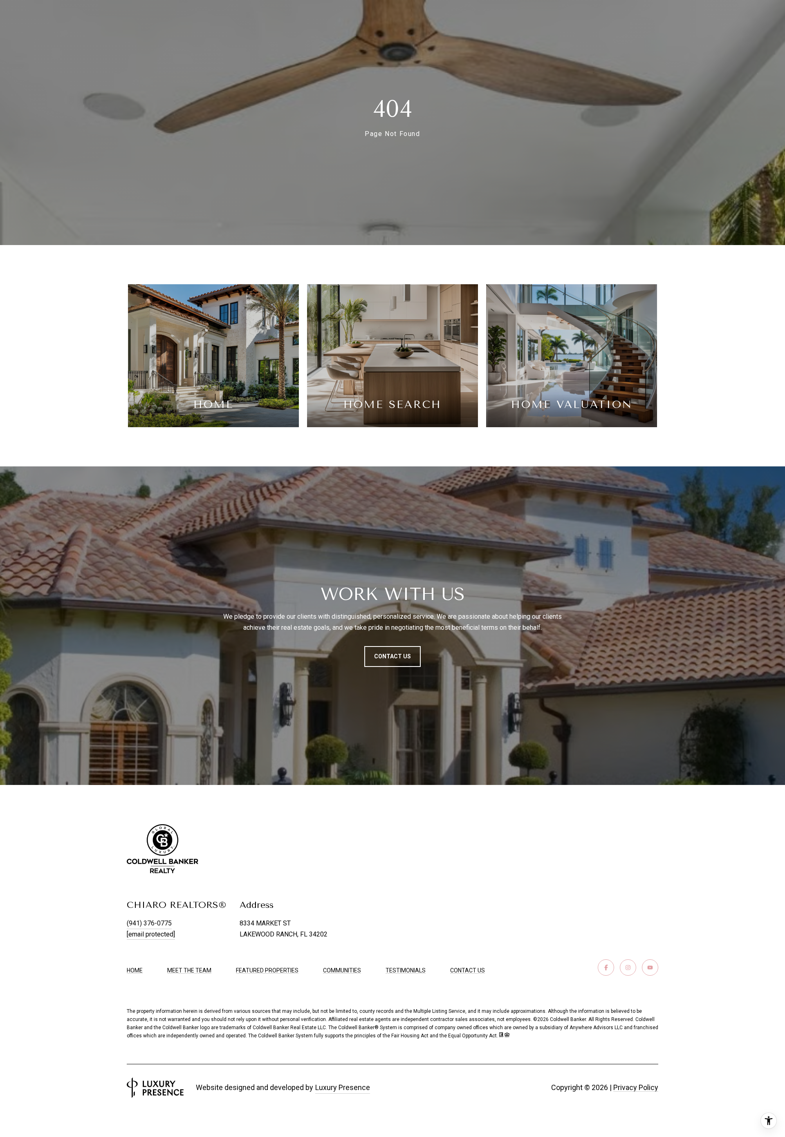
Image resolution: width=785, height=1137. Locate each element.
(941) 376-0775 (149, 923)
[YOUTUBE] (650, 967)
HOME (135, 970)
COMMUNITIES (342, 970)
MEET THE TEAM (189, 970)
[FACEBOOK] (606, 967)
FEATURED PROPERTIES (267, 970)
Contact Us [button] (392, 656)
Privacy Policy (635, 1087)
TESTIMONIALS (406, 970)
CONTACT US (467, 970)
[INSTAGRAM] (628, 967)
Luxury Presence (342, 1087)
